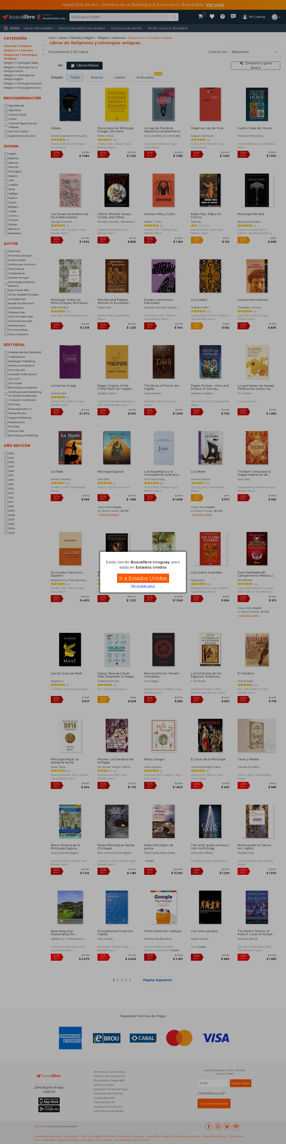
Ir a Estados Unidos (143, 578)
